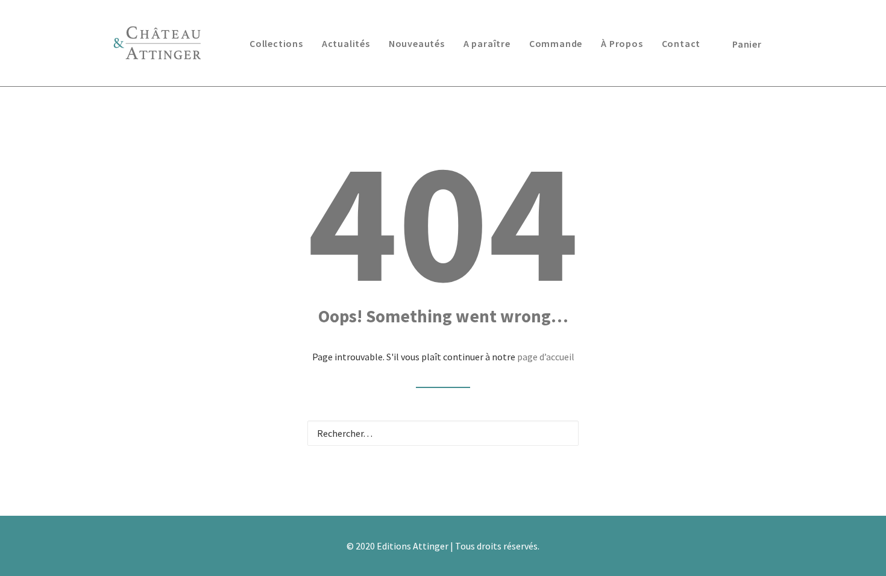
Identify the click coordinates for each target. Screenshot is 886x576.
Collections (276, 43)
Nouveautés (417, 43)
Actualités (346, 43)
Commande (555, 43)
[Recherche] (443, 433)
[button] (561, 432)
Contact (681, 43)
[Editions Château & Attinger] (157, 43)
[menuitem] (276, 43)
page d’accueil (545, 357)
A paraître (487, 43)
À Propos (622, 43)
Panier (747, 44)
